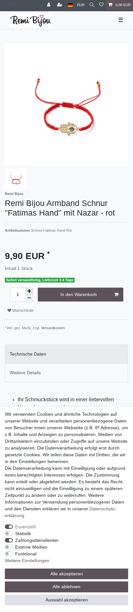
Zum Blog (7, 3)
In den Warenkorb (78, 294)
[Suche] (92, 5)
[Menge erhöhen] (29, 291)
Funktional (25, 553)
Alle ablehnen (66, 586)
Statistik (23, 533)
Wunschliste (22, 310)
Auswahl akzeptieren (67, 599)
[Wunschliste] (101, 5)
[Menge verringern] (29, 298)
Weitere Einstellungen (27, 560)
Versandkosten (53, 328)
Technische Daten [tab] (28, 354)
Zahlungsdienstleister (37, 540)
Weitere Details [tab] (25, 372)
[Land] (70, 5)
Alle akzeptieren (66, 573)
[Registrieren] (60, 5)
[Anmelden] (49, 5)
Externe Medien (31, 547)
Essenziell (25, 526)
